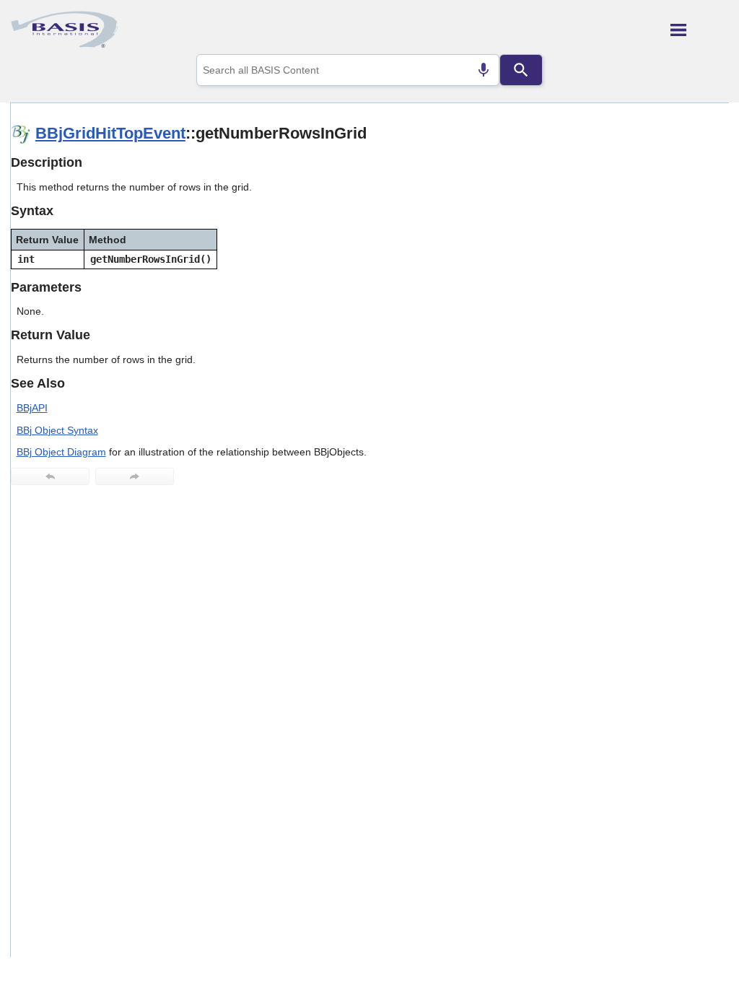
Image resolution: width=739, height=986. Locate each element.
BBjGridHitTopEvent (110, 133)
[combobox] (347, 70)
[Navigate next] (134, 476)
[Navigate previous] (50, 476)
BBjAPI (32, 408)
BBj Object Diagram (61, 452)
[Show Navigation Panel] (699, 29)
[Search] (521, 70)
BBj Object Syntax (57, 430)
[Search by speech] (483, 70)
